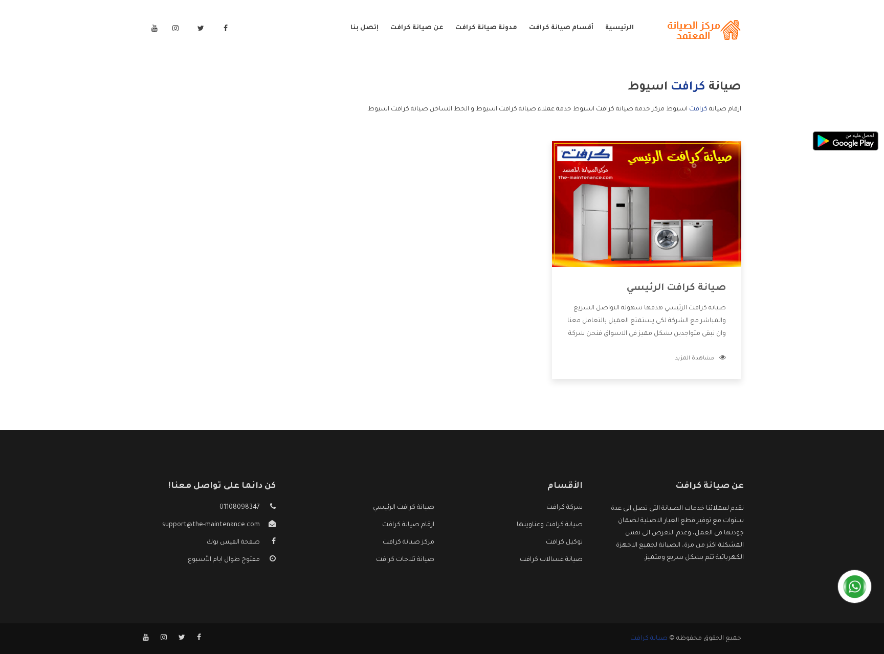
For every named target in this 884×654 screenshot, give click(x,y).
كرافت (698, 109)
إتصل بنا (364, 28)
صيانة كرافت (649, 638)
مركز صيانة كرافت (408, 542)
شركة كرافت (564, 507)
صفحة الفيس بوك (233, 542)
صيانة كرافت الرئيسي (676, 288)
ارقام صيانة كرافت (408, 525)
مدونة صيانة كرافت (486, 28)
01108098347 (239, 507)
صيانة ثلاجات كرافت (405, 559)
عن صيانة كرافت (417, 28)
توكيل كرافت (564, 542)
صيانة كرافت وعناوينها (550, 525)
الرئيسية (619, 28)
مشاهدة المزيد (694, 358)
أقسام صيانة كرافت (561, 28)
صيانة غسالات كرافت (551, 559)
